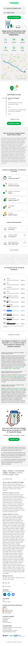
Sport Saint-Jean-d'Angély (8, 531)
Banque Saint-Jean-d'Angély (9, 542)
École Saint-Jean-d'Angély (15, 551)
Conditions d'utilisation (7, 627)
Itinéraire (5, 484)
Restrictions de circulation (8, 579)
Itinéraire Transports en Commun (10, 485)
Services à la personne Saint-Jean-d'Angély (12, 556)
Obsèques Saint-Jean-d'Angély (9, 525)
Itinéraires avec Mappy (7, 494)
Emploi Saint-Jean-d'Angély (18, 547)
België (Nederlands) (8, 611)
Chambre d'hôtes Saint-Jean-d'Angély (11, 528)
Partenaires (8, 622)
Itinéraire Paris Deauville (17, 496)
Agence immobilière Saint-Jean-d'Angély (11, 520)
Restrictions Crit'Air (20, 577)
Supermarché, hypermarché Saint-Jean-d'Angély (13, 557)
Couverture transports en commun (10, 630)
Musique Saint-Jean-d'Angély (9, 548)
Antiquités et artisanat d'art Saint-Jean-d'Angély (13, 559)
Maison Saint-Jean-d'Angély (16, 517)
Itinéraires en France (18, 494)
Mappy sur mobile (6, 601)
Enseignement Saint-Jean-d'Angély (10, 561)
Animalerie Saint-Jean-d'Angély (14, 568)
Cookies (20, 627)
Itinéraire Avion (13, 488)
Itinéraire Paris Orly (17, 499)
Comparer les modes (14, 334)
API (3, 600)
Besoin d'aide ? (8, 586)
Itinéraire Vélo (19, 484)
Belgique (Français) (8, 610)
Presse (4, 622)
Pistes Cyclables (11, 577)
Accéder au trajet (14, 123)
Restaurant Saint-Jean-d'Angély (9, 516)
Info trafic (5, 577)
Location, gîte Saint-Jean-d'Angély (17, 526)
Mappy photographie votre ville (9, 631)
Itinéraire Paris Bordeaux (8, 497)
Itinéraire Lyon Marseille (14, 510)
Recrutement (5, 619)
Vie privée (15, 627)
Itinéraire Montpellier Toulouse (15, 505)
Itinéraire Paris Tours (12, 504)
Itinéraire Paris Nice (18, 500)
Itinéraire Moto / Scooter (18, 487)
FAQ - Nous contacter (7, 628)
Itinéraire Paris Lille (7, 499)
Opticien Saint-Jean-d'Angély (16, 554)
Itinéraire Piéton (11, 484)
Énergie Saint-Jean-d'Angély (13, 544)
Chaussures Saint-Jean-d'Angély (10, 571)
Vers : (9, 12)
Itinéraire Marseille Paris (19, 497)
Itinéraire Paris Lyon (7, 496)
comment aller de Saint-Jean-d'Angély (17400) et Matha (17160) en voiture (13, 389)
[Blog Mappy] (13, 594)
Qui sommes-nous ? (7, 618)
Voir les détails (14, 250)
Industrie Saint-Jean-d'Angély (13, 565)
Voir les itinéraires (14, 17)
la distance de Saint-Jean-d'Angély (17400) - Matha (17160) (12, 367)
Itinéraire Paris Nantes (7, 502)
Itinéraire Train (21, 485)
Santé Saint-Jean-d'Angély (18, 530)
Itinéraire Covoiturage (7, 487)
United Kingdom (7, 613)
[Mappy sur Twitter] (8, 594)
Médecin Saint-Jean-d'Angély (13, 533)
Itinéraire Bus (5, 488)
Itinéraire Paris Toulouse (8, 500)
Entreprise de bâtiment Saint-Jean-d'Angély (12, 519)
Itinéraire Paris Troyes (13, 511)
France (5, 608)
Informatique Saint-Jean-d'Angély (10, 553)
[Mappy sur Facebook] (4, 594)
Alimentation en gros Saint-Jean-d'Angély (11, 545)
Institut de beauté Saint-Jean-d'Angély (15, 540)
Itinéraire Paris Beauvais (13, 508)
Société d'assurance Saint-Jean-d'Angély (16, 523)
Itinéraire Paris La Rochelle (8, 507)
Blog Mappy (5, 621)
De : (12, 8)
